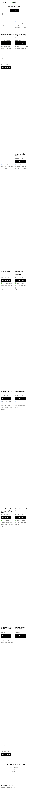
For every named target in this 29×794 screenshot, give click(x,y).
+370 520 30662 (14, 771)
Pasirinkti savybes (6, 43)
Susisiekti (15, 10)
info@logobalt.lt (14, 769)
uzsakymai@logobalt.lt (14, 767)
